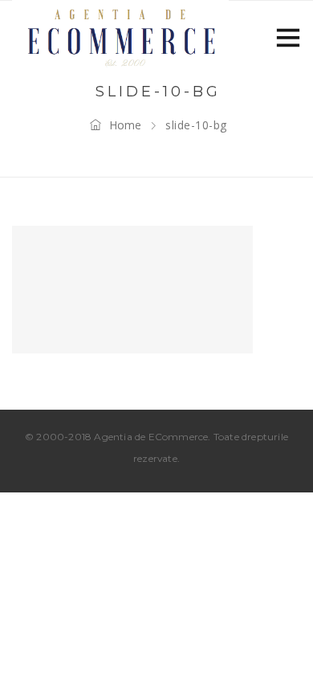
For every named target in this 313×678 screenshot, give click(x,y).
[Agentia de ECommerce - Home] (120, 36)
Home (125, 125)
